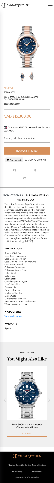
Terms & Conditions (39, 465)
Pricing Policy (25, 199)
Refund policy (37, 471)
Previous (6, 400)
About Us (11, 465)
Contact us (20, 465)
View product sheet (13, 316)
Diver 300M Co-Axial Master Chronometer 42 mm (27, 426)
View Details (27, 434)
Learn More (9, 130)
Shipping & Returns (37, 195)
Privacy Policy (17, 471)
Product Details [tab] (13, 195)
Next (48, 400)
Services (28, 465)
